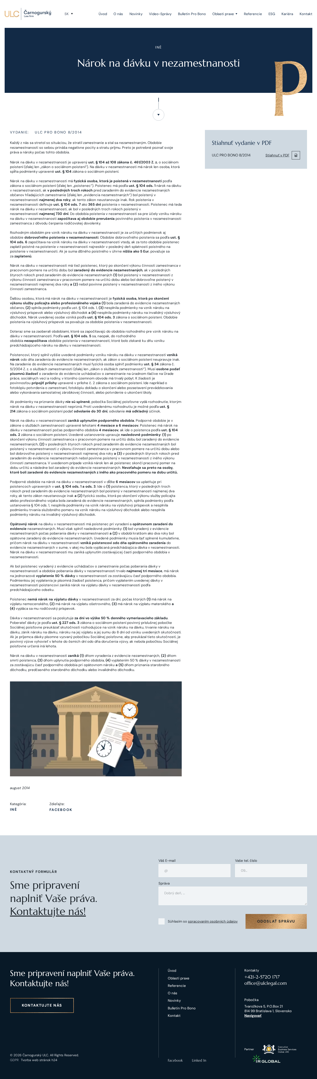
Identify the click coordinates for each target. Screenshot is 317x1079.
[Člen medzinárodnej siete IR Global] (266, 1059)
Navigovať (253, 1015)
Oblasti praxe (223, 14)
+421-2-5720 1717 (262, 977)
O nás (118, 14)
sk (67, 14)
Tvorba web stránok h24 (39, 1060)
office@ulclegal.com (265, 983)
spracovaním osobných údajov (213, 921)
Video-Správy (160, 14)
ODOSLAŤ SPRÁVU (276, 921)
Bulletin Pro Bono (192, 14)
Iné (13, 809)
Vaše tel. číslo (246, 861)
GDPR (14, 1060)
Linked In (199, 1060)
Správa (164, 883)
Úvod (103, 14)
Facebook (60, 810)
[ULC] (28, 14)
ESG (271, 14)
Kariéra (287, 14)
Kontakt (306, 14)
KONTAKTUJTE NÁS (42, 1005)
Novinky (135, 14)
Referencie (253, 14)
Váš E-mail (166, 861)
